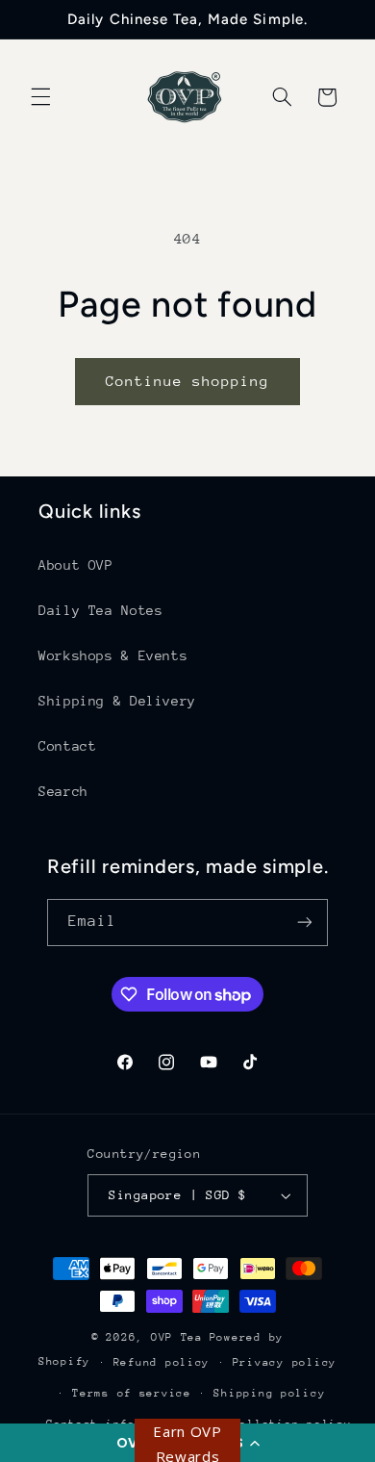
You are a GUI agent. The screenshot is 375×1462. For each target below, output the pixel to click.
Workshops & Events (113, 655)
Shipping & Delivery (117, 700)
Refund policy (162, 1362)
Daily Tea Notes (100, 610)
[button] (40, 97)
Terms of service (131, 1393)
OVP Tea (177, 1337)
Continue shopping (188, 380)
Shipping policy (269, 1393)
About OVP (75, 565)
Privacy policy (285, 1362)
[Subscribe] (305, 922)
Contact (67, 746)
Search (63, 791)
